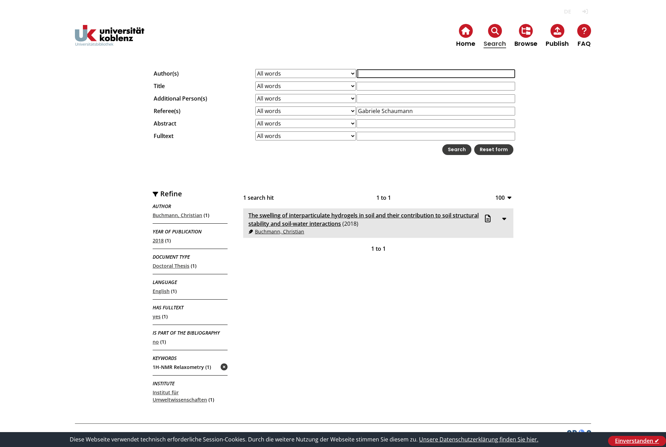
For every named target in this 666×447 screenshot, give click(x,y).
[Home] (109, 41)
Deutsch (567, 12)
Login (585, 12)
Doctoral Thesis (171, 266)
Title (159, 86)
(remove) (210, 367)
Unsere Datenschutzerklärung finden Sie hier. (478, 439)
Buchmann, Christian (177, 215)
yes (157, 316)
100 (500, 197)
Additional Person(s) (180, 98)
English (161, 291)
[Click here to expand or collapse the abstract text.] (504, 218)
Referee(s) (167, 111)
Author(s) (166, 73)
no (156, 341)
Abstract (165, 123)
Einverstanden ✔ (637, 441)
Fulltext (163, 136)
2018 (158, 240)
